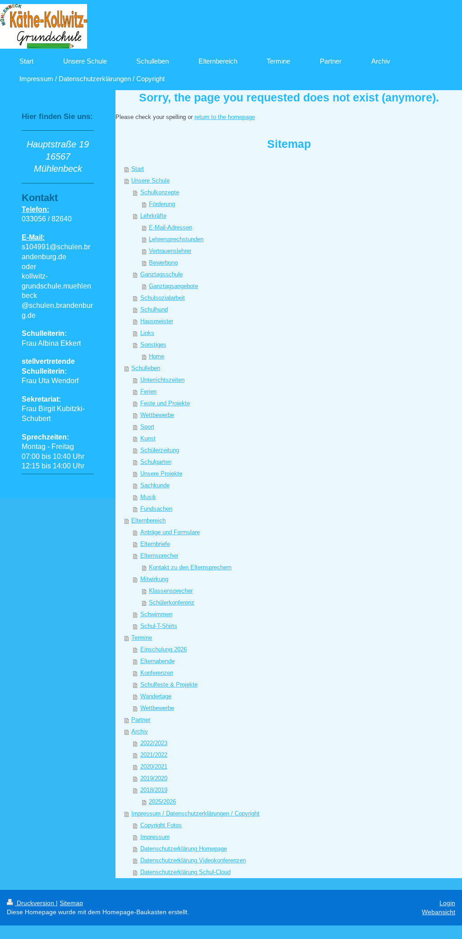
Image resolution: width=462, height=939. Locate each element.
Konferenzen (156, 672)
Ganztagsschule (161, 274)
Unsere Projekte (161, 473)
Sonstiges (153, 344)
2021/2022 (153, 754)
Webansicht (438, 912)
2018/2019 (153, 790)
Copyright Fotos (161, 825)
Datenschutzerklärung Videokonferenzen (193, 860)
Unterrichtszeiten (162, 379)
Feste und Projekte (165, 403)
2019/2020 (153, 778)
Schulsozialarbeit (162, 297)
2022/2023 (153, 743)
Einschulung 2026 (163, 649)
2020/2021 (153, 766)
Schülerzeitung (159, 450)
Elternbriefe (155, 543)
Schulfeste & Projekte (169, 684)
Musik (148, 497)
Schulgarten (155, 461)
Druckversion (35, 903)
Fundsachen (156, 508)
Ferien (148, 391)
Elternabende (157, 661)
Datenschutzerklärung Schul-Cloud (185, 872)
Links (147, 333)
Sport (147, 426)
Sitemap (71, 903)
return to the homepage (224, 117)
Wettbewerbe (157, 415)
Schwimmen (156, 614)
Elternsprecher (159, 555)
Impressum (155, 837)
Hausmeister (156, 321)
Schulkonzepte (159, 192)
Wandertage (155, 696)
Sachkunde (155, 485)
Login (447, 903)
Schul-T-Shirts (158, 626)
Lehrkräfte (153, 215)
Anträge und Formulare (170, 532)
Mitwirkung (154, 579)
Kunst (148, 438)
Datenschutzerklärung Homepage (183, 848)
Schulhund (154, 309)
